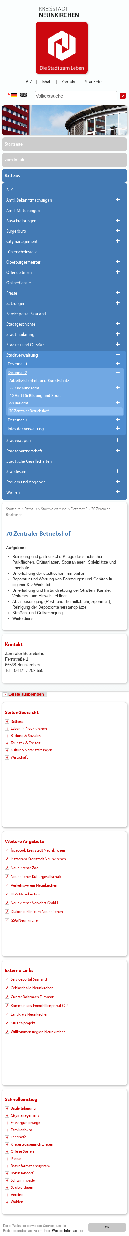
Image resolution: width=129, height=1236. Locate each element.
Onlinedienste (18, 283)
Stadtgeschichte (20, 324)
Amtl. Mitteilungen (23, 210)
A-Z (29, 82)
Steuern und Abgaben (25, 482)
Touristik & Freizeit (25, 743)
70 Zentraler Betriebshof (29, 411)
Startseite (94, 82)
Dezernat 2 (17, 372)
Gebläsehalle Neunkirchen (32, 988)
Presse (11, 293)
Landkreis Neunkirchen (30, 1014)
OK (107, 1227)
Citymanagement (22, 241)
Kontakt (68, 82)
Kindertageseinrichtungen (32, 1144)
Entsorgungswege (25, 1122)
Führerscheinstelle (22, 252)
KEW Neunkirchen (25, 894)
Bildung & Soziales (26, 736)
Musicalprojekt (23, 1023)
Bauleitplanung (23, 1108)
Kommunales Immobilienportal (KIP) (40, 1005)
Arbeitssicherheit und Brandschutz (39, 381)
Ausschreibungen (21, 221)
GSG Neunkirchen (25, 920)
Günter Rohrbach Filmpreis (32, 997)
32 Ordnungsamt (24, 388)
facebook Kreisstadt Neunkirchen (38, 850)
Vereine (17, 1194)
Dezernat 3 (17, 420)
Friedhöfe (18, 1137)
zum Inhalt (14, 159)
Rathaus (12, 175)
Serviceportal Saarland (26, 314)
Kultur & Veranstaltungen (31, 750)
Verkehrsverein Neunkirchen (34, 885)
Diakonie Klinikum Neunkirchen (37, 911)
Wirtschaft (19, 757)
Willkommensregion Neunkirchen (38, 1032)
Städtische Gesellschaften (29, 461)
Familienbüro (21, 1130)
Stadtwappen (18, 440)
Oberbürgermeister (23, 262)
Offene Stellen (19, 272)
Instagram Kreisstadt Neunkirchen (38, 859)
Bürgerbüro (16, 231)
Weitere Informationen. (68, 1230)
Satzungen (15, 303)
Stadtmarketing (20, 334)
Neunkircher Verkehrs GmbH (34, 903)
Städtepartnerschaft (24, 451)
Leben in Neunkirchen (29, 728)
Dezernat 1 (17, 364)
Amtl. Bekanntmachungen (29, 200)
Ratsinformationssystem (30, 1166)
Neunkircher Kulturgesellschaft (36, 876)
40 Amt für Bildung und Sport (35, 396)
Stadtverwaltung (22, 355)
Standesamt (17, 471)
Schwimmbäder (23, 1180)
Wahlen (13, 492)
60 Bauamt (18, 403)
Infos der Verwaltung (26, 428)
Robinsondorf (22, 1173)
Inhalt (47, 82)
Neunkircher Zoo (25, 868)
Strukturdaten (22, 1187)
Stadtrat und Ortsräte (25, 345)
